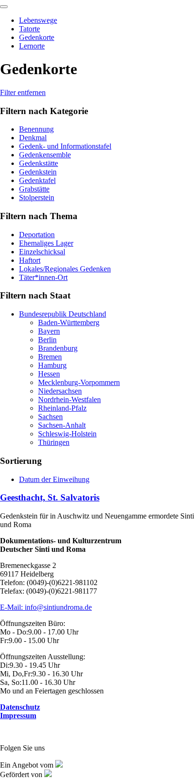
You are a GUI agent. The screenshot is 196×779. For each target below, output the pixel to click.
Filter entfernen (23, 92)
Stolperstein (36, 197)
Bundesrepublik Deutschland (62, 314)
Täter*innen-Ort (43, 277)
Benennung (36, 129)
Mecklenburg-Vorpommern (79, 382)
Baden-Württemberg (68, 322)
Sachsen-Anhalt (62, 425)
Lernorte (32, 46)
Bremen (50, 357)
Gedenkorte (36, 37)
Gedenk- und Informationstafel (65, 146)
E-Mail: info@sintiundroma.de (46, 607)
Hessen (49, 374)
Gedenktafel (37, 180)
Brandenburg (58, 348)
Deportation (37, 235)
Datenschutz (20, 707)
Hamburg (52, 365)
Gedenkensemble (45, 155)
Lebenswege (38, 20)
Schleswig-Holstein (67, 434)
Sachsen (50, 417)
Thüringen (53, 442)
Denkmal (33, 138)
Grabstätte (34, 189)
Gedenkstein (38, 172)
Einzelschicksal (42, 252)
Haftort (29, 260)
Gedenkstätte (38, 163)
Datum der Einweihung (54, 479)
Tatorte (29, 29)
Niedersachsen (60, 391)
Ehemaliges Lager (46, 243)
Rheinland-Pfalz (62, 408)
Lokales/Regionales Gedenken (65, 269)
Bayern (49, 331)
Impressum (18, 716)
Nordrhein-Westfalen (69, 399)
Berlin (47, 340)
